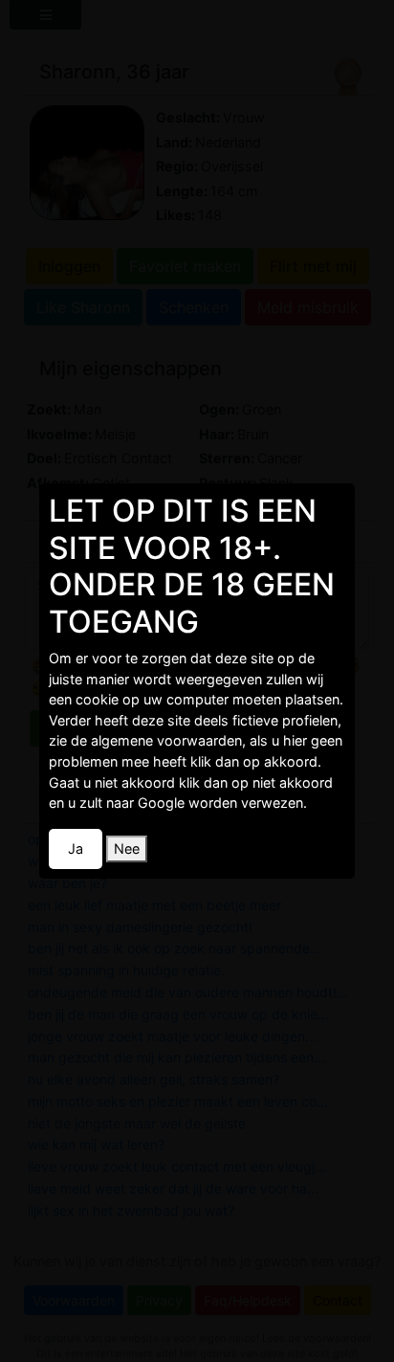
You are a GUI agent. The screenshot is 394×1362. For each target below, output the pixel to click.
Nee (127, 848)
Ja (75, 848)
